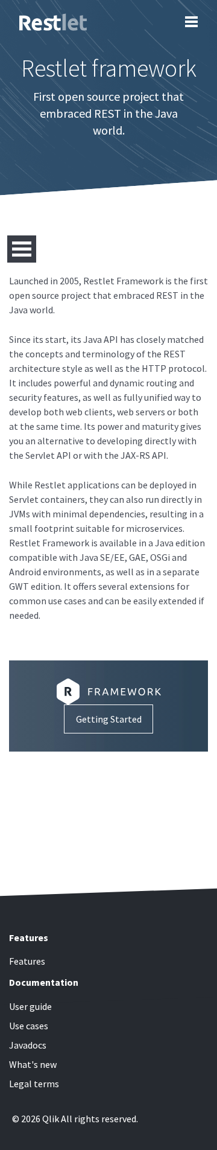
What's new (33, 1064)
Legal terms (34, 1084)
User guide (30, 1006)
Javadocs (27, 1045)
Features (27, 961)
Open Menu (21, 249)
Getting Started (109, 719)
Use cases (28, 1026)
